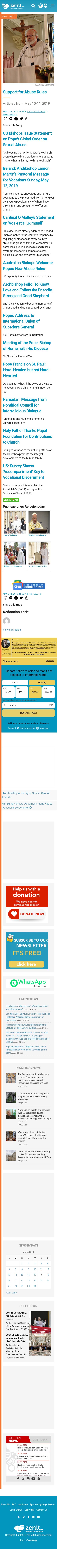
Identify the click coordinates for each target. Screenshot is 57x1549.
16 (28, 1275)
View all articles (12, 629)
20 (9, 1280)
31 (35, 1286)
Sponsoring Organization (42, 1504)
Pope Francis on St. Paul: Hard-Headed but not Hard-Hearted (26, 370)
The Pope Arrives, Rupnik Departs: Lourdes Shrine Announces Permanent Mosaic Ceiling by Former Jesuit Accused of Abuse (33, 1078)
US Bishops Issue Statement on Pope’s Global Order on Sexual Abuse (27, 139)
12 (48, 1269)
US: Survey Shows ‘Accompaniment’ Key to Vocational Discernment (23, 471)
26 (48, 1280)
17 (35, 1275)
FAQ (14, 1504)
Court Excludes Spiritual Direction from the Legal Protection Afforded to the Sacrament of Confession (28, 1017)
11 (41, 1269)
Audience (23, 1504)
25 (41, 1280)
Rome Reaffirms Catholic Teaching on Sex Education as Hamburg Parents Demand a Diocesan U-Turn (34, 1154)
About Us (5, 1504)
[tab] (17, 1439)
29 (22, 1286)
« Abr (8, 1293)
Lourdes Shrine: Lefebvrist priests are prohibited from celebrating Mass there (33, 1096)
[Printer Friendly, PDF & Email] (11, 500)
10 (35, 1269)
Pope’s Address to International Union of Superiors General (21, 321)
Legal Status (16, 1509)
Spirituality (9, 16)
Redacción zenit (36, 111)
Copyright (29, 1509)
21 (15, 1280)
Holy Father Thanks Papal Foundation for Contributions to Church (27, 436)
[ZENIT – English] (16, 6)
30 (28, 1286)
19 (48, 1275)
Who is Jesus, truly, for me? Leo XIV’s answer (16, 1315)
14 (15, 1275)
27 (9, 1286)
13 (9, 1275)
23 (28, 1280)
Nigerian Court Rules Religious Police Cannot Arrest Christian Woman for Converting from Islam (26, 1049)
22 (22, 1280)
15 (22, 1275)
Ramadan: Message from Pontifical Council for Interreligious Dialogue (25, 405)
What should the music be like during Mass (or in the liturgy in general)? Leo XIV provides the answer (32, 1136)
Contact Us (42, 1509)
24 (35, 1280)
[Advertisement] (28, 770)
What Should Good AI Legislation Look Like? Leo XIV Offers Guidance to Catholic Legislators (17, 1341)
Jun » (14, 1293)
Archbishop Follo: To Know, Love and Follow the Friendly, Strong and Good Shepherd (27, 290)
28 (15, 1286)
